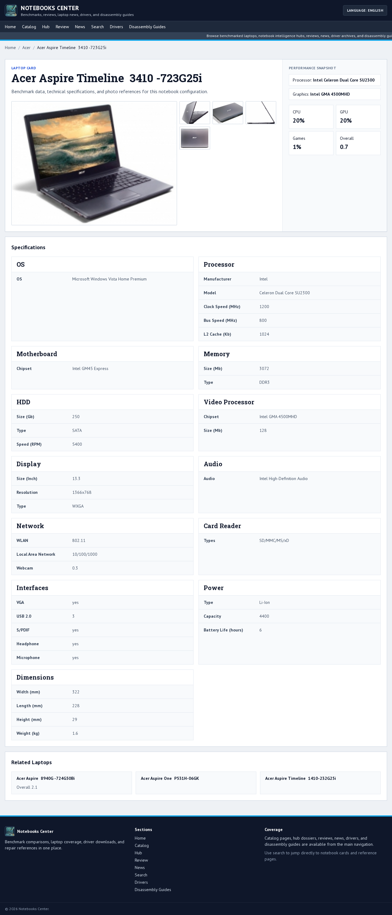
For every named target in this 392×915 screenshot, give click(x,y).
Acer (26, 47)
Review (62, 26)
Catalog (29, 26)
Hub (46, 26)
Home (10, 26)
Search (97, 26)
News (80, 26)
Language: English (365, 10)
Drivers (116, 26)
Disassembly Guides (147, 26)
